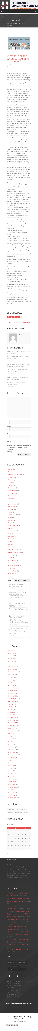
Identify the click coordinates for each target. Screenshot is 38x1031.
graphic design (12, 504)
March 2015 (11, 792)
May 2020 (11, 658)
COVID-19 (11, 485)
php (9, 528)
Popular (10, 580)
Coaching (10, 480)
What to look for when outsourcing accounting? (18, 59)
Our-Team (10, 520)
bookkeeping (11, 809)
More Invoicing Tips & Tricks (16, 944)
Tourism (10, 557)
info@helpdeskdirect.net (15, 994)
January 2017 (11, 752)
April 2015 (11, 789)
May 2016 (10, 773)
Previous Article (12, 322)
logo (25, 809)
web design (26, 812)
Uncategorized (12, 560)
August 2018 (11, 701)
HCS (10, 64)
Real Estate (11, 536)
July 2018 (10, 704)
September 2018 (12, 698)
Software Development (14, 552)
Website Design (12, 571)
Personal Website (13, 525)
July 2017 (10, 736)
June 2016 (11, 771)
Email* (9, 434)
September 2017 (12, 731)
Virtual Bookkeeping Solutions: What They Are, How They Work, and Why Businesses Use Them (18, 913)
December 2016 (12, 755)
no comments (12, 69)
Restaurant (11, 539)
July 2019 (10, 677)
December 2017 (12, 723)
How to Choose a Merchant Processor (19, 949)
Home (7, 23)
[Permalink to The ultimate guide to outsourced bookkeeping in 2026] (19, 378)
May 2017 (10, 741)
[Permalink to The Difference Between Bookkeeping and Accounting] (19, 352)
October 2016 (12, 760)
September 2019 (12, 672)
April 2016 (11, 776)
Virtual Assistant (12, 563)
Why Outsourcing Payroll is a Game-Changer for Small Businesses (17, 370)
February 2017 (12, 749)
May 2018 (10, 709)
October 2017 (12, 728)
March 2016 (11, 779)
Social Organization (13, 549)
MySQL (10, 517)
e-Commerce (12, 493)
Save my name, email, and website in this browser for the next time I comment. (19, 447)
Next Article (27, 322)
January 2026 (12, 653)
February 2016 (12, 781)
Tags (24, 580)
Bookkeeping (12, 67)
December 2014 (12, 797)
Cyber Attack (11, 488)
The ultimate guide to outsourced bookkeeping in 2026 (16, 383)
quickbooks (10, 812)
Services (10, 547)
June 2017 (11, 739)
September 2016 (12, 763)
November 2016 (12, 757)
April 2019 (11, 685)
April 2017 (11, 744)
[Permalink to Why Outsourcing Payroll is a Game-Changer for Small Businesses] (19, 365)
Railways (10, 533)
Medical (10, 512)
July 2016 (10, 768)
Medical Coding (12, 514)
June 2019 (11, 680)
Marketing (10, 509)
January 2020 (12, 669)
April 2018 (11, 712)
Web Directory (12, 568)
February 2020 (12, 666)
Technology (11, 555)
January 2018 (11, 720)
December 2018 (12, 690)
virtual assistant (18, 812)
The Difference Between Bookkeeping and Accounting (18, 357)
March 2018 (11, 714)
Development (12, 490)
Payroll (10, 522)
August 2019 (11, 674)
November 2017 (12, 725)
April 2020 (11, 661)
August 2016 (11, 765)
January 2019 (11, 688)
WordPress (11, 573)
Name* (9, 426)
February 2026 (12, 650)
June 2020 (11, 656)
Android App (11, 469)
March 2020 (11, 664)
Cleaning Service (12, 477)
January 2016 (11, 784)
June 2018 (11, 706)
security (10, 541)
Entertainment (12, 496)
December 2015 (12, 787)
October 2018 (12, 696)
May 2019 (10, 682)
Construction (11, 482)
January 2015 (11, 795)
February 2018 (12, 717)
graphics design (19, 809)
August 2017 (11, 733)
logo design (11, 506)
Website (9, 441)
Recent (17, 580)
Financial (10, 501)
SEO (9, 544)
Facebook (11, 498)
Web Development (13, 565)
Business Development (14, 474)
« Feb (8, 853)
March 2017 (11, 747)
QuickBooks (11, 531)
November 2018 (12, 693)
